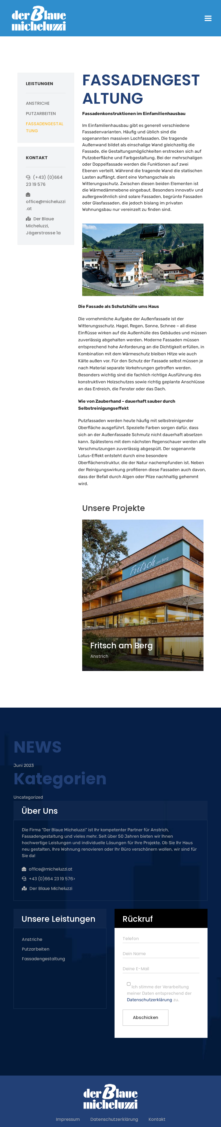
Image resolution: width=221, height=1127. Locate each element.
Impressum (68, 1119)
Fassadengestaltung (43, 959)
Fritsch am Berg (121, 645)
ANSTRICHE (38, 103)
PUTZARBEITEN (41, 113)
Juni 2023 (23, 765)
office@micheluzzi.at (50, 869)
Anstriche (32, 939)
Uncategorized (28, 797)
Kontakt (157, 1119)
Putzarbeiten (35, 949)
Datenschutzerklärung (149, 999)
